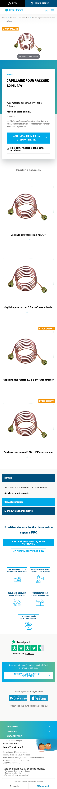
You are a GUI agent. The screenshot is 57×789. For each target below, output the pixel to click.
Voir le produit (30, 244)
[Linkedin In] (24, 711)
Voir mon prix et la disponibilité (26, 138)
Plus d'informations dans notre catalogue (27, 149)
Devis (14, 3)
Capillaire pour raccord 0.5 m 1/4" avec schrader (28, 307)
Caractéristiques (13, 501)
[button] (46, 10)
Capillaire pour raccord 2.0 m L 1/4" (28, 235)
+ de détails (11, 116)
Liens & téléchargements (18, 510)
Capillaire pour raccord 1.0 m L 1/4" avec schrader (28, 379)
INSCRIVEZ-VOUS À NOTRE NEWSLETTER (27, 675)
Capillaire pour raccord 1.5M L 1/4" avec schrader (28, 452)
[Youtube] (32, 711)
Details (8, 477)
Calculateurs (42, 3)
